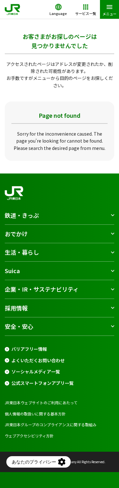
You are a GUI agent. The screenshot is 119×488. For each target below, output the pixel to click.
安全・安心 (19, 326)
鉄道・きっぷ (22, 215)
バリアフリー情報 (29, 349)
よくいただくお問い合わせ (38, 360)
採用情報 (16, 308)
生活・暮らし (22, 252)
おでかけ (16, 234)
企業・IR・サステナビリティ (42, 289)
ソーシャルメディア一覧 (35, 372)
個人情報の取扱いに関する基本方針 (35, 413)
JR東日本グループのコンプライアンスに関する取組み (50, 424)
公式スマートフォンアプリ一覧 (42, 383)
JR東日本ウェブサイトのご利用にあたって (41, 402)
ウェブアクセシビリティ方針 (29, 435)
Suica (12, 270)
